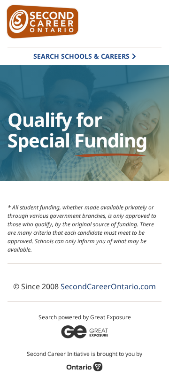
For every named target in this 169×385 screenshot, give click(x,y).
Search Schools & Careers (81, 56)
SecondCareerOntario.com (108, 286)
